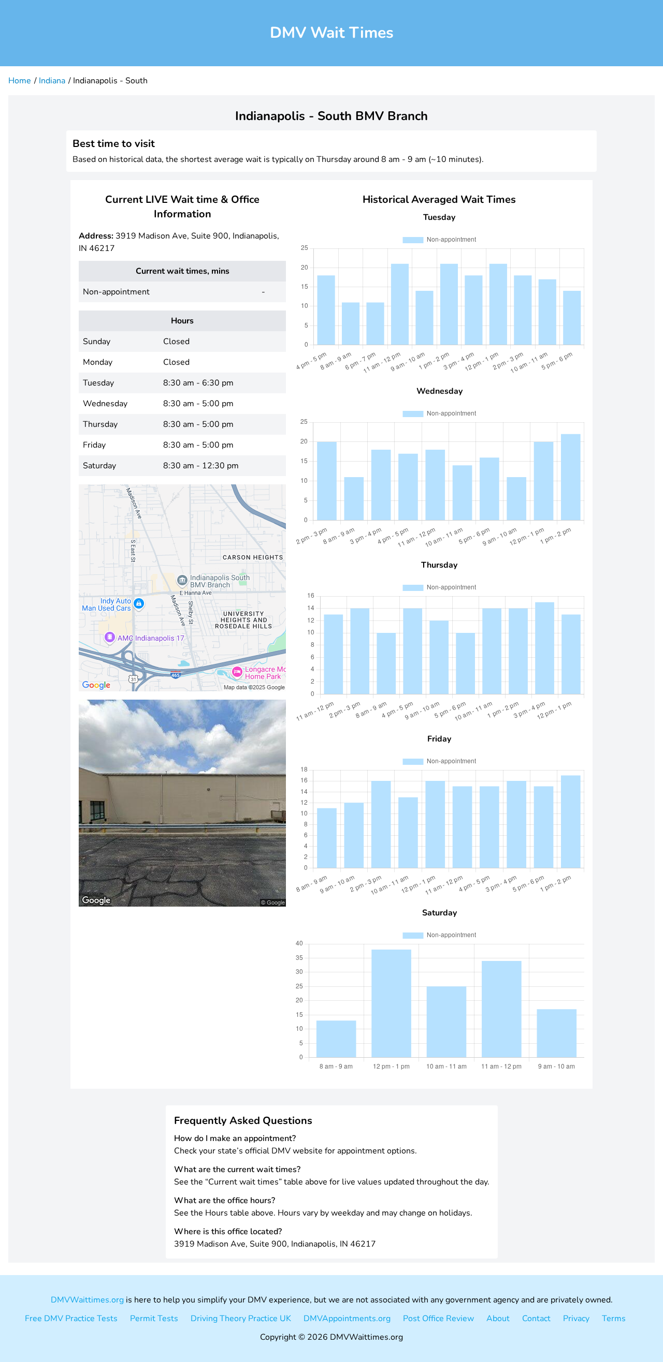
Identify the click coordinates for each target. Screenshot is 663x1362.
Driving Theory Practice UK (241, 1318)
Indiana (52, 80)
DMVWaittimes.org (87, 1300)
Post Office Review (438, 1318)
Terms (614, 1318)
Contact (536, 1318)
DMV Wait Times (332, 32)
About (498, 1318)
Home (19, 80)
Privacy (576, 1318)
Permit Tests (154, 1318)
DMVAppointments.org (347, 1318)
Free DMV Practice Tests (71, 1318)
